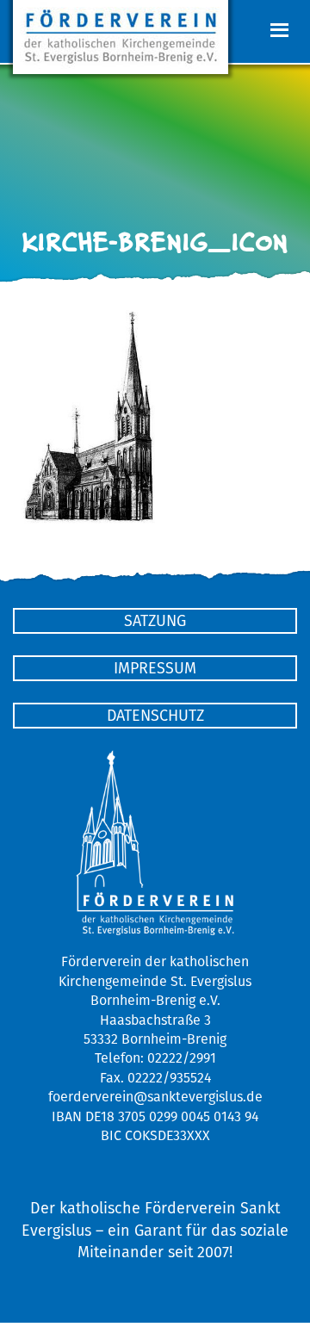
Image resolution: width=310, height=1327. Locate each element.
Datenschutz (155, 715)
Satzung (155, 620)
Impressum (155, 668)
